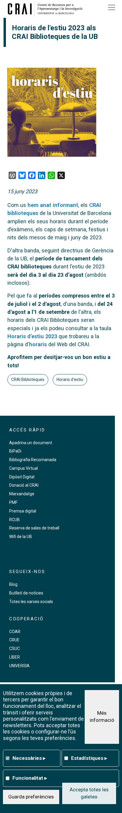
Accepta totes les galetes (89, 793)
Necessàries (29, 758)
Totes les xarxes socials (31, 601)
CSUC (14, 648)
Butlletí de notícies (26, 593)
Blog (13, 584)
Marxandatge (21, 493)
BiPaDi (15, 451)
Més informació (102, 716)
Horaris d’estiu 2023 (32, 336)
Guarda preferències (31, 797)
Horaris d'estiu (70, 379)
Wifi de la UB (20, 536)
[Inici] (47, 9)
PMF (13, 502)
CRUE (14, 640)
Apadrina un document (30, 442)
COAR (14, 631)
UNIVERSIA (19, 665)
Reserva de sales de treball (34, 528)
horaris (38, 344)
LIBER (14, 657)
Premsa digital (22, 511)
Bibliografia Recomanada (32, 459)
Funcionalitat (29, 778)
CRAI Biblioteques (27, 379)
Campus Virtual (23, 468)
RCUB (14, 519)
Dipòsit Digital (21, 476)
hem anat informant (53, 205)
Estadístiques (89, 758)
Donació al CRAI (23, 485)
